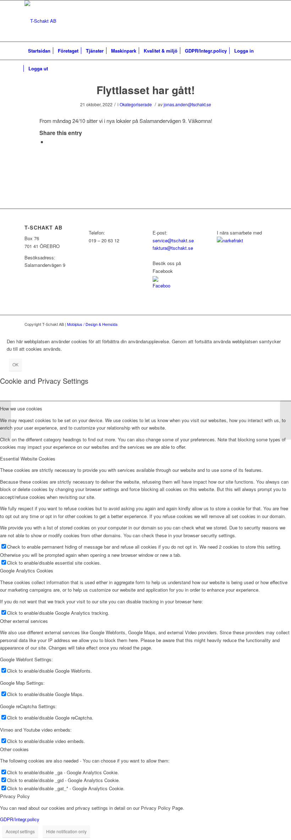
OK (15, 364)
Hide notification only (66, 831)
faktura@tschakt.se (173, 247)
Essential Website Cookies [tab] (27, 458)
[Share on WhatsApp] (49, 141)
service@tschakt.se (173, 240)
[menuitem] (39, 51)
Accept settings (20, 831)
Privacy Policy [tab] (15, 796)
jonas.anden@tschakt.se (187, 104)
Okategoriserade (136, 104)
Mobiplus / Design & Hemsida (92, 324)
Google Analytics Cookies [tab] (26, 570)
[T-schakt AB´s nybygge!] (5, 420)
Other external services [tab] (24, 621)
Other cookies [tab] (14, 749)
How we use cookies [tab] (21, 408)
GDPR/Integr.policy (19, 819)
